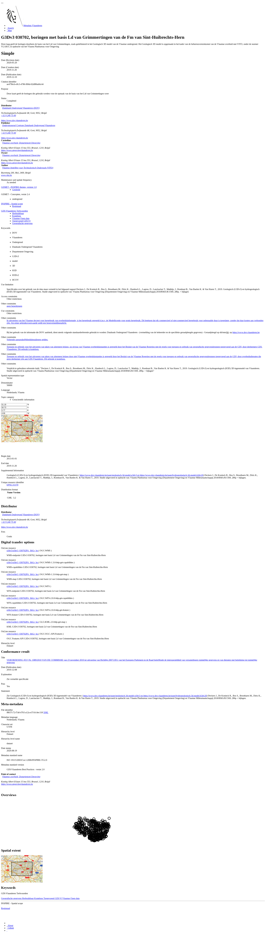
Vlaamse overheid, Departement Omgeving (21, 143)
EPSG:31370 (12, 485)
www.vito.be (6, 175)
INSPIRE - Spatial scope (12, 204)
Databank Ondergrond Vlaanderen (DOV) (20, 108)
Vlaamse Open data (20, 218)
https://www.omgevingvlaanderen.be (17, 150)
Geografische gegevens (22, 223)
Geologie (16, 189)
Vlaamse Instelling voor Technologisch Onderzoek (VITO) (27, 168)
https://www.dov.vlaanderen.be (14, 120)
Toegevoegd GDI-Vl (21, 221)
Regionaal (16, 206)
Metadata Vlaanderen (32, 25)
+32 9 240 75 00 (8, 115)
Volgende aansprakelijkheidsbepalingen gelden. (27, 339)
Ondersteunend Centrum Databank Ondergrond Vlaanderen (28, 125)
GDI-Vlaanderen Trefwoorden (14, 211)
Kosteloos (16, 216)
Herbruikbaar (18, 213)
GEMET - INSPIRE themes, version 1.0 (19, 187)
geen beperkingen (14, 306)
